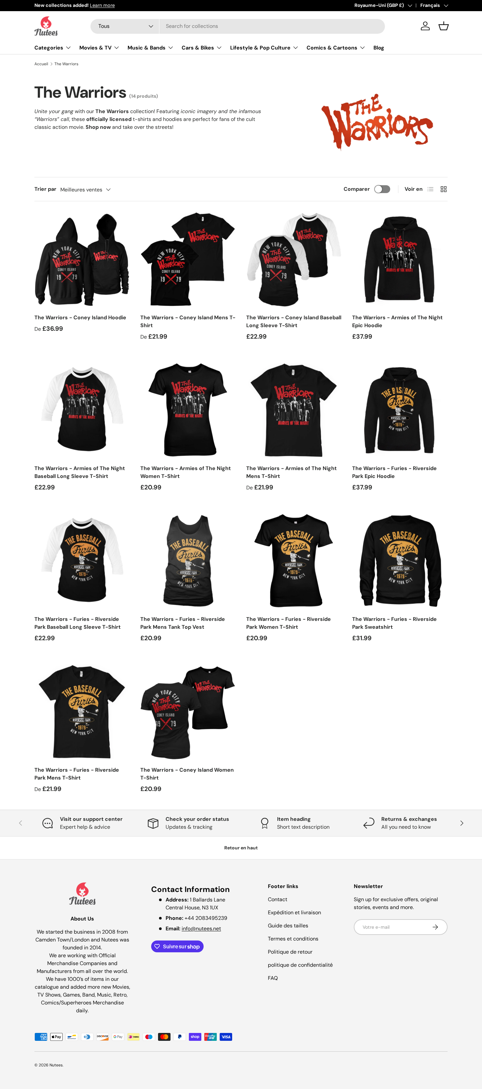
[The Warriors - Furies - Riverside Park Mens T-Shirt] (82, 712)
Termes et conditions (293, 938)
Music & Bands (147, 47)
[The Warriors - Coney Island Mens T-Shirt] (188, 259)
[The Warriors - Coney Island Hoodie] (82, 259)
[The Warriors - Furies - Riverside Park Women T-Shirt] (294, 561)
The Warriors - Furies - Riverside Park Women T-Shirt (288, 623)
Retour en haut (241, 848)
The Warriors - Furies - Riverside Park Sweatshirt (394, 623)
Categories (48, 47)
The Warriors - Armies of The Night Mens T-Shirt (291, 472)
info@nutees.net (201, 928)
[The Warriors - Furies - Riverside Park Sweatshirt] (400, 561)
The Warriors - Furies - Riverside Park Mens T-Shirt (76, 773)
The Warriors (66, 64)
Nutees (56, 1065)
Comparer (357, 189)
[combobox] (237, 26)
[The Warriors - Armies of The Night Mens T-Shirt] (294, 410)
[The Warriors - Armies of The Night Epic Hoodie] (400, 259)
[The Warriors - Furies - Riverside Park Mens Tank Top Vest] (188, 561)
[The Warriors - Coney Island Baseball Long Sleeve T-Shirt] (294, 259)
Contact (277, 899)
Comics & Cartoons (332, 47)
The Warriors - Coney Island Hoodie (80, 317)
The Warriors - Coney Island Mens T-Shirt (187, 321)
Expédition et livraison (294, 912)
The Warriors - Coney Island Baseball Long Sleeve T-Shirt (293, 321)
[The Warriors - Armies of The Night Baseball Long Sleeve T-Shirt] (82, 410)
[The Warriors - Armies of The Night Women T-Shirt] (188, 410)
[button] (443, 26)
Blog (378, 47)
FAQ (273, 978)
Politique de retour (290, 951)
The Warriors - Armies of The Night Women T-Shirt (185, 472)
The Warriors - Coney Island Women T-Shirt (187, 773)
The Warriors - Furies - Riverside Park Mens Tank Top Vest (182, 623)
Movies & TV (95, 47)
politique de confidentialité (300, 964)
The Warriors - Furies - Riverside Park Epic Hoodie (394, 472)
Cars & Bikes (198, 47)
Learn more (102, 5)
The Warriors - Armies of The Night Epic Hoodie (397, 321)
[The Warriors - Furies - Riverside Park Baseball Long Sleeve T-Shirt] (82, 561)
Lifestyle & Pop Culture (260, 47)
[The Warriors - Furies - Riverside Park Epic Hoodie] (400, 410)
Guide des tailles (288, 925)
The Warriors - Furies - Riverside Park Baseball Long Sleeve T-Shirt (77, 623)
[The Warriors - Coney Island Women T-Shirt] (188, 712)
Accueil (41, 64)
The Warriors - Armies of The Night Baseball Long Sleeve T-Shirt (79, 472)
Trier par (45, 189)
